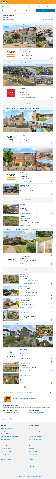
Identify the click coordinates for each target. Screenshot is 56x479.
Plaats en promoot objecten (7, 451)
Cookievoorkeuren (36, 476)
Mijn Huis (31, 428)
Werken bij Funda (33, 451)
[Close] (8, 7)
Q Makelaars (23, 264)
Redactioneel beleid (33, 457)
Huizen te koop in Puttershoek (10, 412)
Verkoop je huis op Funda (7, 428)
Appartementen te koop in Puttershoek (12, 414)
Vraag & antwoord (5, 439)
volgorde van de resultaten (19, 392)
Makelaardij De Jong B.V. (26, 213)
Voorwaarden (22, 476)
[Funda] (4, 2)
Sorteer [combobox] (48, 19)
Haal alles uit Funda (33, 442)
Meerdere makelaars (25, 358)
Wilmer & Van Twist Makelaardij (27, 295)
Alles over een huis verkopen (36, 433)
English (29, 470)
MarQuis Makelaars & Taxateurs (27, 307)
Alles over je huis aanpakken (35, 436)
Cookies (29, 476)
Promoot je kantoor (5, 454)
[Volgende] (35, 387)
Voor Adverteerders (33, 454)
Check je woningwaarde (7, 431)
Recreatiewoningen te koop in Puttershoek (13, 420)
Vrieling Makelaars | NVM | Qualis (28, 97)
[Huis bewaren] (51, 50)
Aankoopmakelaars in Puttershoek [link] (37, 412)
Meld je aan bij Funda (6, 448)
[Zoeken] (28, 7)
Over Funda (31, 448)
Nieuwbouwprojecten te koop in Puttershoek (14, 418)
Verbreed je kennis (5, 457)
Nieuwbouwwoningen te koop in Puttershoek (14, 416)
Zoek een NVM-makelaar (7, 433)
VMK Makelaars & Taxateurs (26, 58)
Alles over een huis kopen (35, 431)
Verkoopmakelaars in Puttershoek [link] (37, 414)
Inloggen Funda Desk (6, 459)
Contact (31, 459)
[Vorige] (21, 387)
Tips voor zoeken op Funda (35, 439)
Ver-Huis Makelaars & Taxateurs (27, 194)
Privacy (16, 476)
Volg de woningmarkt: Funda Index (9, 436)
